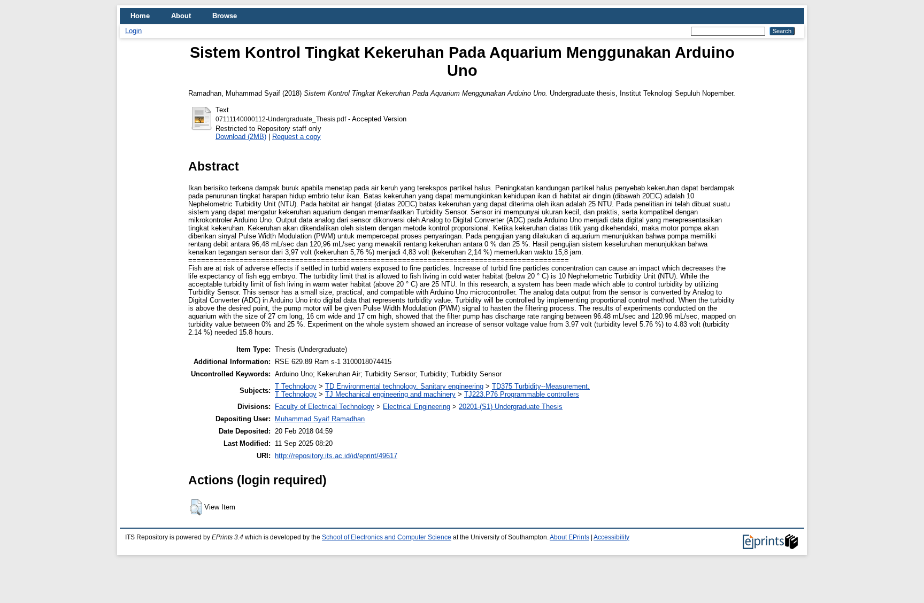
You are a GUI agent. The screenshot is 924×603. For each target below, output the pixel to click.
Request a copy (296, 137)
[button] (196, 507)
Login (133, 31)
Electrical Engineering (416, 407)
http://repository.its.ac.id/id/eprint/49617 (336, 456)
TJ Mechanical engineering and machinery (390, 394)
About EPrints (569, 537)
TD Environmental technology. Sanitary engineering (404, 386)
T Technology (296, 386)
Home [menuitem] (140, 16)
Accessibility (611, 537)
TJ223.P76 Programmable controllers (521, 394)
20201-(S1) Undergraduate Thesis (511, 407)
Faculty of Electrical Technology (324, 407)
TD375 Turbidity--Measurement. (541, 386)
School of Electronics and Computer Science (386, 537)
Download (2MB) (240, 137)
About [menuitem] (181, 16)
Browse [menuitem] (224, 16)
